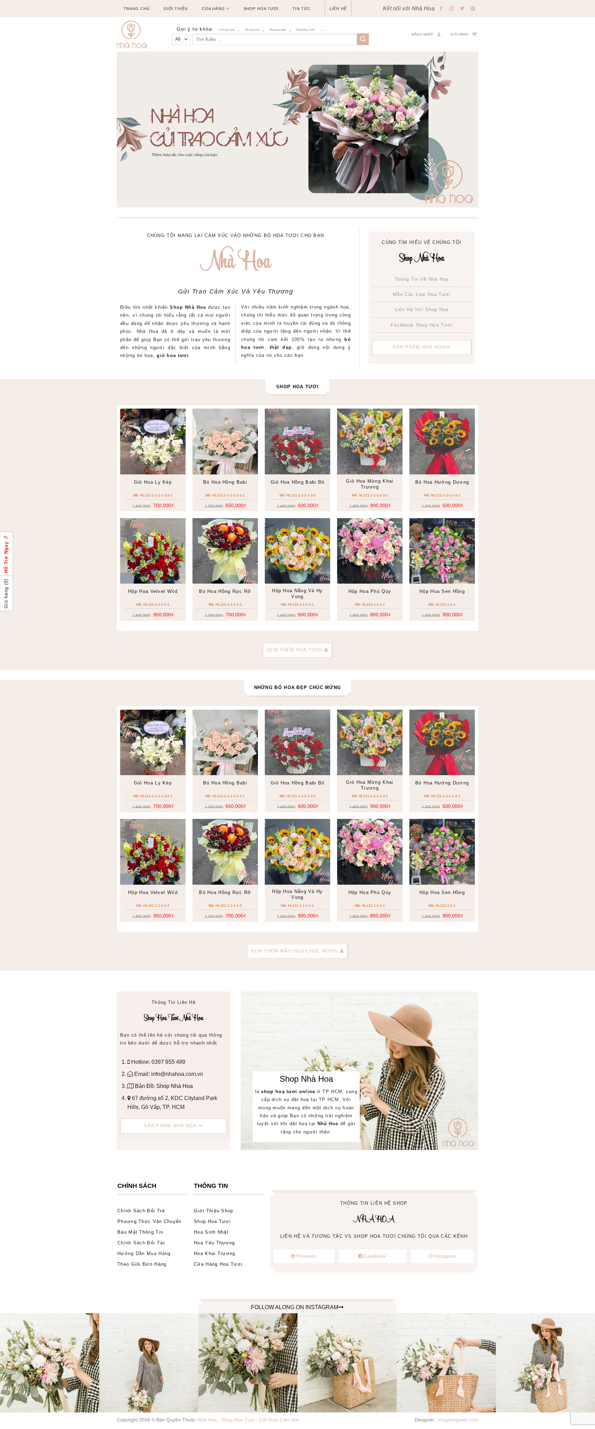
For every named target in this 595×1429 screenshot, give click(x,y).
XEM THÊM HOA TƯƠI (295, 649)
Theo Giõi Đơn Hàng (141, 1264)
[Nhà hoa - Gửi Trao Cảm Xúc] (135, 34)
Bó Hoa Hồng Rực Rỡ (225, 591)
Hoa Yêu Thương (214, 1242)
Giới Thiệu (176, 9)
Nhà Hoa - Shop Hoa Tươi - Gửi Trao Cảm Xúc (248, 1419)
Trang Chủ (137, 9)
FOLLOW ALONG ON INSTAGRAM (294, 1307)
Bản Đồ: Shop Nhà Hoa (163, 1086)
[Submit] (363, 39)
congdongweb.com (457, 1419)
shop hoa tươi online (288, 1091)
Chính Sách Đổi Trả (141, 1210)
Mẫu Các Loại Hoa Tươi (421, 294)
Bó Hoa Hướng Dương (442, 482)
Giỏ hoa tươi (226, 29)
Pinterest (306, 1256)
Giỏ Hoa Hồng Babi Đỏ (298, 482)
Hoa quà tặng (278, 29)
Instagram (444, 1256)
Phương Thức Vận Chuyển (149, 1221)
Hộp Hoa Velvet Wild (153, 591)
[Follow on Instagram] (452, 9)
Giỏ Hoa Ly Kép (153, 482)
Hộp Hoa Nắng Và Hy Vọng (297, 593)
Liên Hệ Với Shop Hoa (422, 309)
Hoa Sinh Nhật (211, 1232)
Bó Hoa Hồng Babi (225, 482)
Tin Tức (301, 9)
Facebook (375, 1256)
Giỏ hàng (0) (6, 593)
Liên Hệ (338, 9)
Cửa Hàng (213, 9)
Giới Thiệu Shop (213, 1210)
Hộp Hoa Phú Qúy (370, 591)
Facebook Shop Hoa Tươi (422, 324)
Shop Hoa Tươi (261, 9)
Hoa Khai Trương (215, 1253)
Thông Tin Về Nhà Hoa (422, 278)
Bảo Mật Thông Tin (140, 1232)
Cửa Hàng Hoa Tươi (218, 1264)
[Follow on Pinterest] (473, 9)
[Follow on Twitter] (462, 9)
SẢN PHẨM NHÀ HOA (419, 347)
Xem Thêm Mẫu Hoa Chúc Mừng (295, 951)
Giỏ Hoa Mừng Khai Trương (369, 484)
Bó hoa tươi (252, 29)
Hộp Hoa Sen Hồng (442, 591)
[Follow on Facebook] (441, 9)
